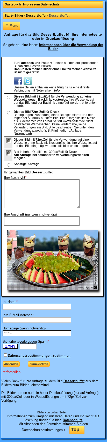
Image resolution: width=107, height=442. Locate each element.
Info (57, 90)
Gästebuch (13, 4)
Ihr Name (9, 302)
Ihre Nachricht (14, 177)
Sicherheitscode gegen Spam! (25, 341)
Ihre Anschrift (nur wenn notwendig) (30, 214)
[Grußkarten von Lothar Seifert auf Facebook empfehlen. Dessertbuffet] (18, 84)
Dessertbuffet (42, 172)
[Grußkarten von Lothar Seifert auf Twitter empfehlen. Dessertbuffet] (28, 84)
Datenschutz (50, 4)
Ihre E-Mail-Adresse (17, 315)
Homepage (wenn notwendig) (24, 328)
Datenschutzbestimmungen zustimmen (39, 356)
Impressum (31, 4)
